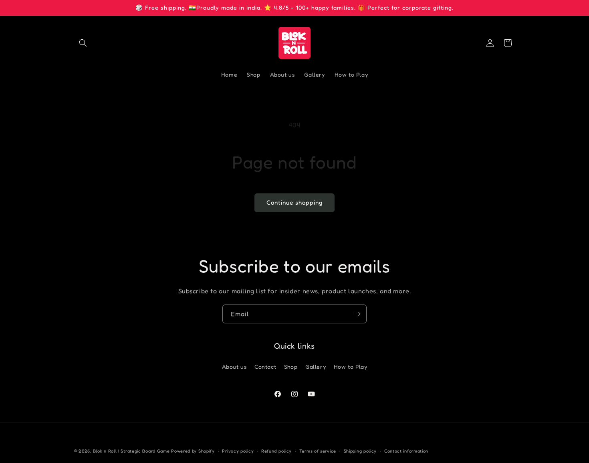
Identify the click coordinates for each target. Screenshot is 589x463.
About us (234, 366)
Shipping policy (360, 451)
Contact (265, 366)
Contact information (406, 451)
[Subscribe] (357, 314)
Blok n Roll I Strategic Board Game (131, 451)
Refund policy (276, 451)
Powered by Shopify (193, 451)
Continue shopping (294, 202)
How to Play (350, 366)
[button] (83, 43)
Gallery (315, 366)
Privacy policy (238, 451)
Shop (290, 366)
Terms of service (317, 451)
